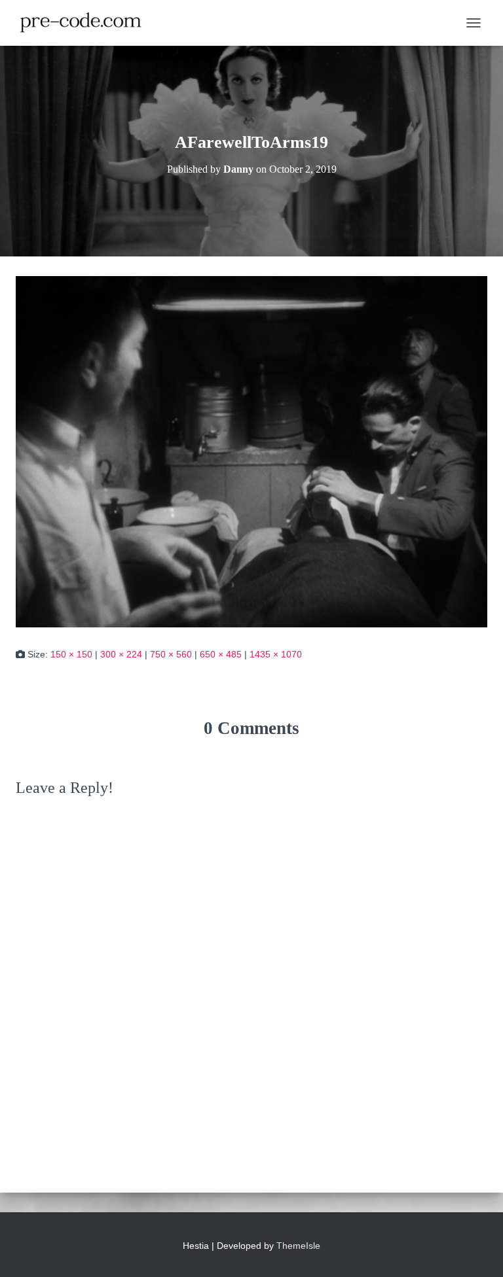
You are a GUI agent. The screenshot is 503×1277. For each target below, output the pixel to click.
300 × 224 (121, 654)
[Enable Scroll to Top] (477, 1250)
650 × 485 (221, 654)
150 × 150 (71, 654)
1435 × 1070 (276, 654)
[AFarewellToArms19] (251, 451)
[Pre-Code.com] (86, 23)
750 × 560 (171, 654)
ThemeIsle (298, 1245)
